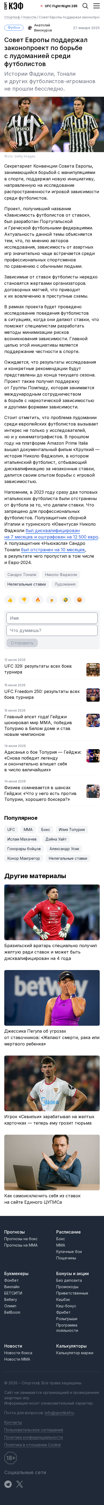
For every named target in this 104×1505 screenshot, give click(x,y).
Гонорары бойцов (24, 848)
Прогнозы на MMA (21, 1245)
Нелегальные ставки (26, 584)
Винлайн (11, 1286)
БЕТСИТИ (13, 1293)
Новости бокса (18, 1352)
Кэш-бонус (66, 1306)
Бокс (45, 829)
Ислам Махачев (22, 839)
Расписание (68, 1232)
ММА (28, 829)
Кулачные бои (69, 1251)
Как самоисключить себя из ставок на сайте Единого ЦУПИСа (42, 1199)
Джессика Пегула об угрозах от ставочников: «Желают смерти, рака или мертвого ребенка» (51, 1037)
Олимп (10, 1306)
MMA (60, 1245)
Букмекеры (16, 1273)
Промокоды (67, 1286)
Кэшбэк (63, 1299)
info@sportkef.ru (59, 1412)
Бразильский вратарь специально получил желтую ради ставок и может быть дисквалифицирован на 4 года (50, 952)
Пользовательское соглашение (33, 1429)
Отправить (22, 643)
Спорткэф (12, 17)
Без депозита (69, 1280)
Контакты (13, 1422)
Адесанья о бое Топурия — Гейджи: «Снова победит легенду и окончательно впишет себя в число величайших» (42, 760)
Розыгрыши (66, 1318)
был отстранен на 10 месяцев (53, 549)
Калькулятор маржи (74, 1352)
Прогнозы (14, 1232)
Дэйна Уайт (56, 839)
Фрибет (63, 1312)
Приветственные (72, 1293)
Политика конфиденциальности (33, 1437)
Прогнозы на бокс (21, 1238)
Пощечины (66, 1258)
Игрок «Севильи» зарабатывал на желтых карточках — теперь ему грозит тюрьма (49, 1120)
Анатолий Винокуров (43, 27)
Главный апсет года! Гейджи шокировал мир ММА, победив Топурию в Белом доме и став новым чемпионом (38, 725)
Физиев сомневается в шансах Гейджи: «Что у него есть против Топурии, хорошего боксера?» (40, 793)
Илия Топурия (72, 829)
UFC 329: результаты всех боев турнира (38, 669)
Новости (30, 17)
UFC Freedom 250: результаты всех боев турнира (42, 694)
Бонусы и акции (72, 1273)
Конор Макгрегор (23, 858)
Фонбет (11, 1280)
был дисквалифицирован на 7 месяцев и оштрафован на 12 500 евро (51, 533)
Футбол (14, 28)
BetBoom (12, 1312)
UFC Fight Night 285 (61, 6)
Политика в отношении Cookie (32, 1444)
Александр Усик (64, 848)
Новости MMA (17, 1359)
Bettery (10, 1299)
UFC (11, 829)
